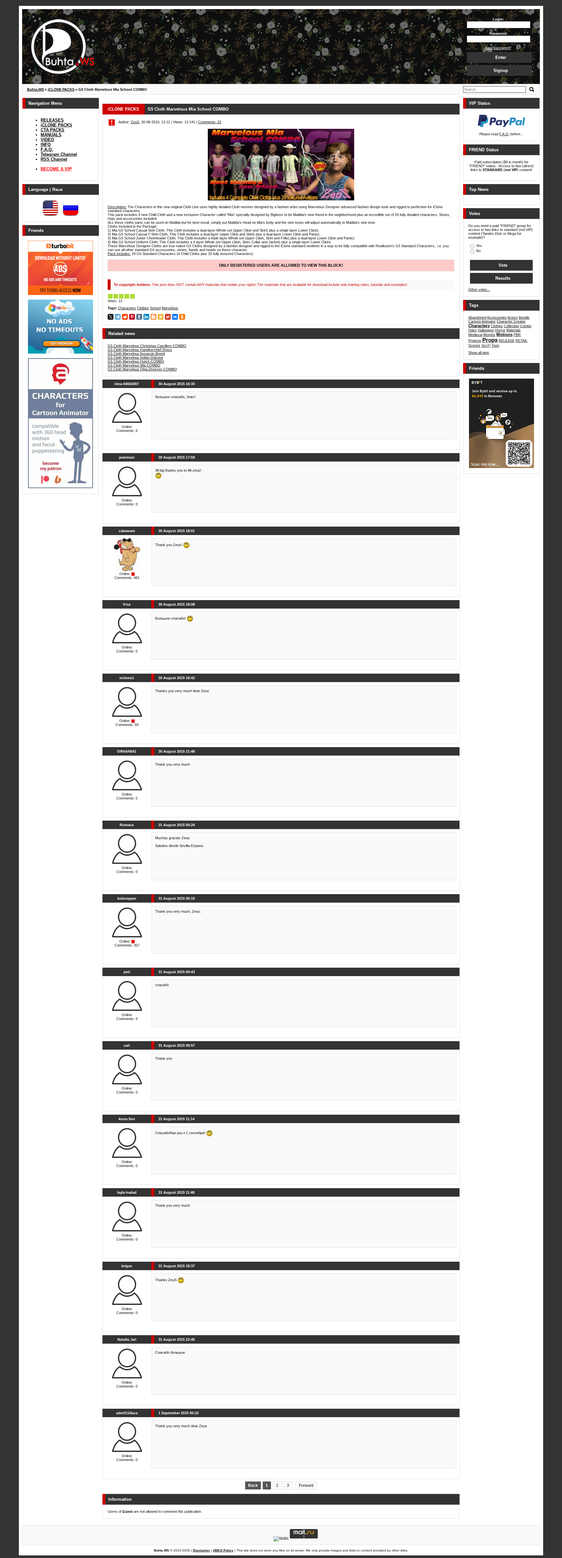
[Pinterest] (132, 317)
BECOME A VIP (56, 169)
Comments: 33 (209, 122)
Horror (500, 330)
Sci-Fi (485, 345)
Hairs (472, 330)
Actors (512, 317)
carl (127, 1045)
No (478, 251)
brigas (126, 1266)
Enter (500, 57)
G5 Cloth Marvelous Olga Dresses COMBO (142, 369)
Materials (513, 330)
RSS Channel (54, 159)
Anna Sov (126, 1119)
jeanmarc (127, 457)
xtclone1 (126, 678)
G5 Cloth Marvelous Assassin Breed (136, 354)
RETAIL (521, 340)
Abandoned (477, 317)
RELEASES (52, 120)
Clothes (143, 308)
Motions (504, 334)
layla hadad (127, 1192)
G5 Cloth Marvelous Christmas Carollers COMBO (147, 346)
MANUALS (51, 134)
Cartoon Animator (482, 321)
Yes (478, 246)
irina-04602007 (126, 384)
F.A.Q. (47, 149)
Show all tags (478, 353)
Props (490, 340)
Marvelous (170, 308)
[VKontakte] (175, 317)
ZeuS (135, 122)
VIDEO (47, 139)
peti (127, 972)
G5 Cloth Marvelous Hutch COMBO (136, 361)
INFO (46, 144)
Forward (306, 1485)
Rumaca (127, 825)
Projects (474, 340)
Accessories (497, 317)
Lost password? (498, 48)
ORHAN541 (126, 751)
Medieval (475, 335)
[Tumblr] (139, 317)
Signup (500, 70)
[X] (111, 317)
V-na (126, 604)
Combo (525, 326)
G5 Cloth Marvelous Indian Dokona (135, 357)
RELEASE (507, 340)
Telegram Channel (59, 154)
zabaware (127, 531)
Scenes (474, 345)
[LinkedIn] (146, 317)
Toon (495, 345)
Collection (511, 326)
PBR (517, 335)
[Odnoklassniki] (182, 317)
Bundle (524, 317)
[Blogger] (153, 317)
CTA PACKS (52, 130)
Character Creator (511, 321)
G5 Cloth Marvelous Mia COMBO (134, 365)
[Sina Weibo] (168, 317)
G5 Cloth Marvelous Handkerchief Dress (140, 350)
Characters (127, 308)
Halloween (486, 330)
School (155, 308)
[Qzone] (161, 317)
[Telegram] (118, 317)
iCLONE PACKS (56, 125)
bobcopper (126, 898)
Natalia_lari (126, 1339)
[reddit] (125, 317)
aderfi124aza (127, 1413)
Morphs (489, 335)
